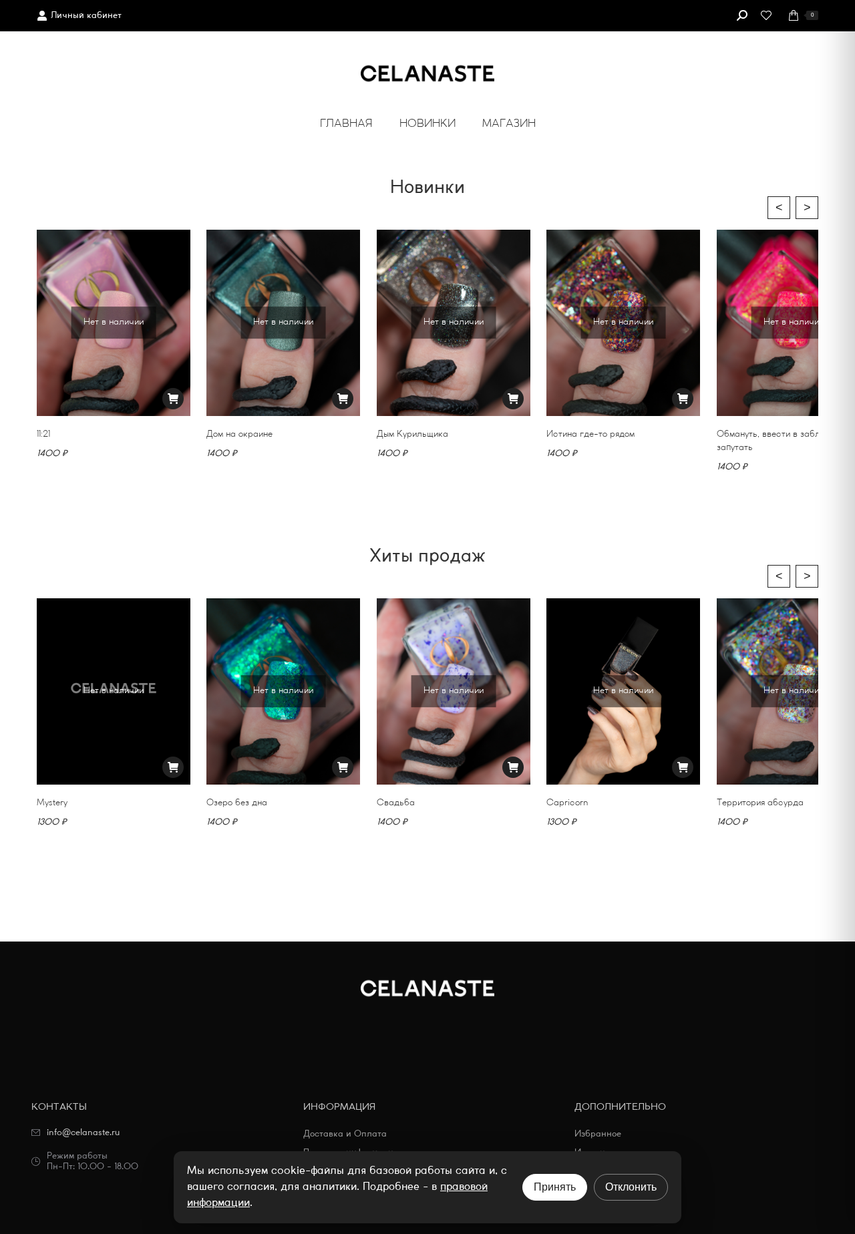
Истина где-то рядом (590, 433)
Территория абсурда (760, 802)
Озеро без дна (236, 802)
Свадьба (396, 802)
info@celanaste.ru (83, 1132)
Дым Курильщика (412, 433)
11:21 (43, 433)
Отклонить (631, 1187)
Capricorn (567, 802)
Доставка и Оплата (345, 1134)
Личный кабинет (86, 15)
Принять (555, 1187)
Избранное (597, 1134)
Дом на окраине (239, 433)
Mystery (52, 802)
